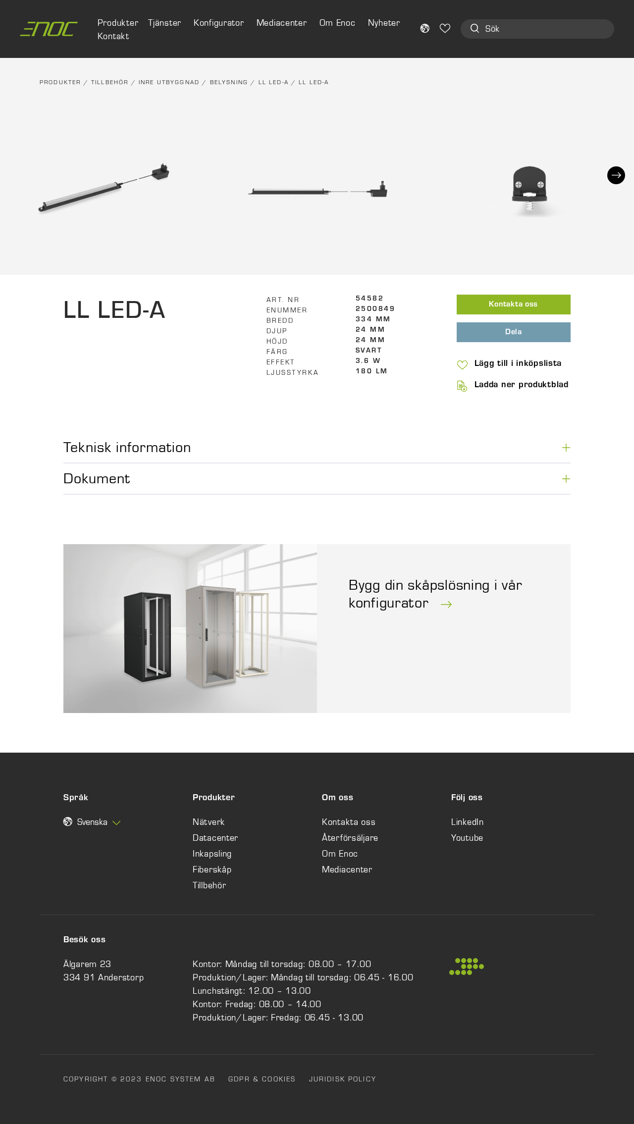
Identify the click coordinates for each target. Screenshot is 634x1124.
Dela (513, 333)
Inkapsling (212, 854)
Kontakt (113, 36)
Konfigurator (219, 23)
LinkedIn (467, 822)
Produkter (60, 82)
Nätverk (209, 822)
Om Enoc (337, 23)
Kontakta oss (513, 305)
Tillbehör (109, 82)
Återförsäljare (350, 838)
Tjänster (164, 23)
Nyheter (384, 23)
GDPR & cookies (262, 1079)
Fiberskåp (212, 869)
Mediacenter (282, 23)
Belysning (229, 82)
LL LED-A (274, 82)
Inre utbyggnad (169, 82)
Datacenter (215, 838)
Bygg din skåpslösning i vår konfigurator (435, 593)
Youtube (467, 838)
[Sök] (475, 29)
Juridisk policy (342, 1079)
